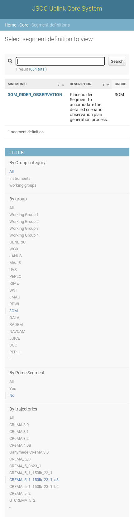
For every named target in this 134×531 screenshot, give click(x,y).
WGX (13, 249)
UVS (13, 269)
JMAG (14, 297)
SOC (13, 345)
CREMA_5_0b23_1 (25, 466)
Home (10, 24)
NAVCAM (17, 331)
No (11, 395)
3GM (13, 310)
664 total (37, 69)
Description (81, 84)
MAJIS (15, 262)
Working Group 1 (24, 214)
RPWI (14, 304)
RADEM (16, 324)
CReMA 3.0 (19, 424)
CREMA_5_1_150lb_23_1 (30, 472)
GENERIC (17, 242)
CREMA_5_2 (20, 493)
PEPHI (15, 352)
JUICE (14, 338)
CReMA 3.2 (19, 438)
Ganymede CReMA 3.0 (29, 452)
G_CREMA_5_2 (22, 500)
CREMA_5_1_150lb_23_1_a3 (34, 479)
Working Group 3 (24, 228)
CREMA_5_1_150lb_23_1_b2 (34, 486)
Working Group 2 (24, 221)
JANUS (15, 255)
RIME (14, 283)
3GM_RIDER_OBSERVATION (35, 94)
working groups (22, 185)
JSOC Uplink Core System (67, 8)
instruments (20, 178)
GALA (14, 317)
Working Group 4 (24, 235)
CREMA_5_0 (20, 459)
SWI (13, 290)
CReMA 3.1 (19, 431)
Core (23, 24)
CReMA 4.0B (20, 445)
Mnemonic (17, 84)
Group (120, 84)
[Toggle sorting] (63, 84)
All (11, 171)
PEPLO (15, 276)
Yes (12, 388)
